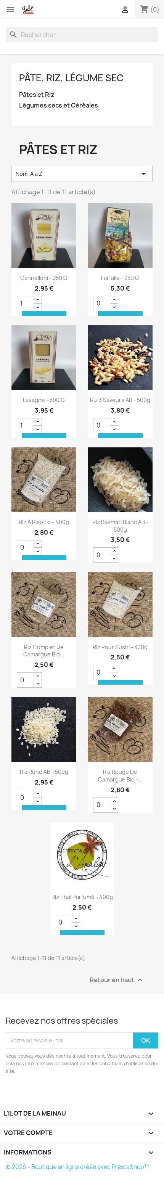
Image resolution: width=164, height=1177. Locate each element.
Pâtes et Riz (37, 95)
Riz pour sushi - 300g (120, 647)
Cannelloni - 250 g (44, 277)
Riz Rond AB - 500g (44, 771)
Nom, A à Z (82, 173)
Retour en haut (117, 980)
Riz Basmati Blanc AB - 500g (120, 525)
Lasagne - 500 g (44, 400)
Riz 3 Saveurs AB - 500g (120, 400)
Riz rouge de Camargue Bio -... (120, 775)
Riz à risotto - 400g (44, 522)
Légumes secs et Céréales (58, 105)
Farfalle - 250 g (120, 277)
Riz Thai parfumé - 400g (82, 896)
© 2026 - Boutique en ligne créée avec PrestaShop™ (78, 1167)
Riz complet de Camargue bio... (43, 650)
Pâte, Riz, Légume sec (71, 77)
